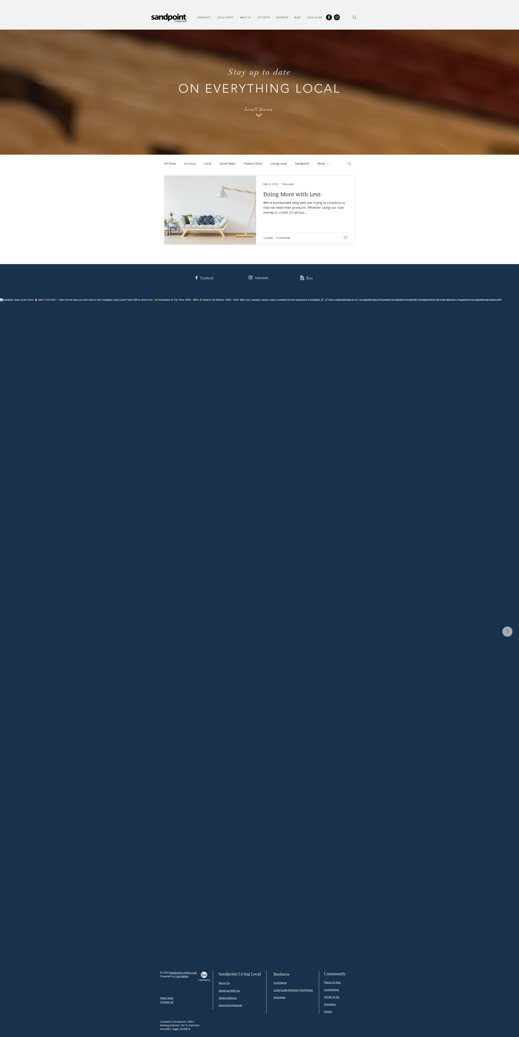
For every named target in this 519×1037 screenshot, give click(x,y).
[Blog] (302, 277)
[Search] (354, 17)
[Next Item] (507, 632)
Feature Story (253, 163)
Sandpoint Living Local (183, 972)
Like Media (181, 976)
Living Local (278, 163)
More (321, 163)
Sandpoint (302, 163)
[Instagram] (337, 17)
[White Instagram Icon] (250, 277)
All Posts (170, 163)
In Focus (190, 163)
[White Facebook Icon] (196, 277)
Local (207, 163)
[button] (204, 17)
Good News (227, 163)
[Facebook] (329, 17)
